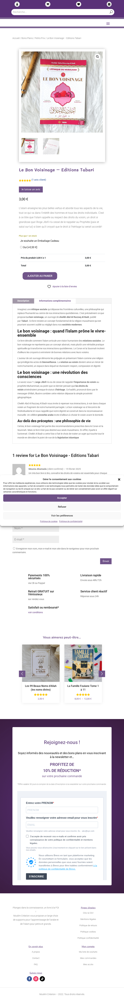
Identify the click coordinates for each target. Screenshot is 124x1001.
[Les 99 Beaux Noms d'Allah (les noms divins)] (41, 681)
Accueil (16, 38)
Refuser (62, 506)
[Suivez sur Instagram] (35, 978)
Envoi (106, 561)
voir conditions (35, 612)
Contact (35, 958)
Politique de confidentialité (70, 521)
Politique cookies (88, 932)
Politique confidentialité (88, 938)
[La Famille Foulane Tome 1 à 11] (83, 681)
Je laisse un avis (30, 189)
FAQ (36, 964)
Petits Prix (40, 38)
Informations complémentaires (55, 300)
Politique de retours (88, 925)
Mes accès (88, 964)
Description (23, 300)
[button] (119, 479)
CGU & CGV (88, 913)
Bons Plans (27, 38)
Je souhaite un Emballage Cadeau (39, 240)
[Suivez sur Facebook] (29, 978)
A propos (36, 952)
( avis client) (38, 179)
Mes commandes (88, 958)
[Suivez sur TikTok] (42, 978)
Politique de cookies (48, 521)
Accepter (62, 498)
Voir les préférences (62, 515)
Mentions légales (88, 919)
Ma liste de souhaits (88, 952)
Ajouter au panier (39, 275)
